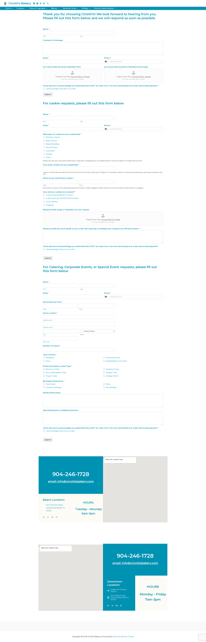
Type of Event (50, 355)
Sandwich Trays (112, 369)
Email (46, 58)
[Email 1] (44, 3)
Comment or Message (53, 40)
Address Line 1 (48, 320)
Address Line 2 (48, 327)
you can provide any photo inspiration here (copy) (126, 67)
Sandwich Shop (69, 8)
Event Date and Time (53, 302)
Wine (108, 384)
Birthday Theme (53, 137)
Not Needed (111, 387)
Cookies (20, 8)
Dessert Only (111, 373)
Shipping (49, 205)
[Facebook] (34, 3)
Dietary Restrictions (52, 393)
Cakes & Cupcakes (37, 8)
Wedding (50, 358)
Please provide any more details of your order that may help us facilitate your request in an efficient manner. (91, 229)
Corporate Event (113, 358)
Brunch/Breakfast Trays (56, 373)
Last (81, 36)
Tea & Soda (50, 384)
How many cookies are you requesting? (61, 165)
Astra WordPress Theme (123, 637)
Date (44, 185)
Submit (48, 94)
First (44, 36)
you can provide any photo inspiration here (62, 67)
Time (80, 185)
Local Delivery (52, 202)
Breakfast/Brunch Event (116, 361)
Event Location (50, 313)
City (44, 334)
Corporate (50, 151)
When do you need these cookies (58, 178)
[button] (48, 3)
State (82, 334)
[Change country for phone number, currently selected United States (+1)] (106, 62)
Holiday (85, 8)
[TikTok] (41, 3)
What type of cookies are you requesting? (62, 134)
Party (48, 361)
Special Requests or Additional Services (60, 410)
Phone (107, 58)
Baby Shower (51, 141)
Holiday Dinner (112, 376)
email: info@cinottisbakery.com (71, 481)
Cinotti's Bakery (19, 3)
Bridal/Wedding (52, 144)
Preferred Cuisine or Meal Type (57, 366)
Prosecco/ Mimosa (53, 387)
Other (48, 157)
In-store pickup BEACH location (59, 195)
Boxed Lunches (52, 369)
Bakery (54, 8)
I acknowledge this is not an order (60, 249)
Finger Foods (51, 376)
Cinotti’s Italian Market (104, 8)
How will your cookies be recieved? (59, 192)
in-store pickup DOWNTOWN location (62, 198)
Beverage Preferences (53, 381)
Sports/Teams (52, 147)
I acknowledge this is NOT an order (61, 89)
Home (8, 8)
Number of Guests (51, 346)
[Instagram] (37, 3)
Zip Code (46, 342)
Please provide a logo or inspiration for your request (66, 210)
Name (46, 29)
